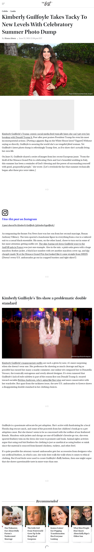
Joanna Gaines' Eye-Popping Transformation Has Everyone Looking (58, 533)
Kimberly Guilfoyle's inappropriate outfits (22, 363)
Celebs (5, 11)
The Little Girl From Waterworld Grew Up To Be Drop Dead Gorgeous (35, 533)
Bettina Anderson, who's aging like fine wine (39, 380)
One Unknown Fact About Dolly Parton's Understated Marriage (12, 533)
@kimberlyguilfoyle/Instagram (81, 356)
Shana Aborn (10, 38)
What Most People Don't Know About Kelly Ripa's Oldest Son (81, 532)
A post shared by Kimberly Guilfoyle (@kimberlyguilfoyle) (28, 225)
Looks (13, 11)
